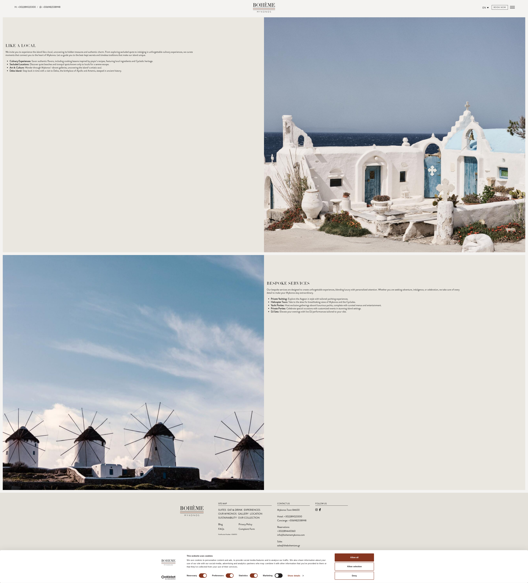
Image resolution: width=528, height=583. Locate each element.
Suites (222, 510)
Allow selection (354, 566)
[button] (512, 7)
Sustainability (227, 518)
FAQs (221, 529)
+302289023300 (293, 516)
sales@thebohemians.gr (288, 545)
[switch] (230, 575)
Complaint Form (247, 529)
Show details (294, 575)
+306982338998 (51, 7)
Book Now (500, 7)
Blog (220, 524)
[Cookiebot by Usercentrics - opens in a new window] (168, 578)
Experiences (252, 510)
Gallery (243, 514)
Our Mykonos (227, 514)
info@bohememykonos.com (291, 535)
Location (256, 514)
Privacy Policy (245, 524)
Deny (354, 575)
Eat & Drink (235, 510)
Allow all (354, 557)
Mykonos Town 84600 (288, 510)
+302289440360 (286, 531)
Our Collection (249, 518)
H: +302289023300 (25, 7)
